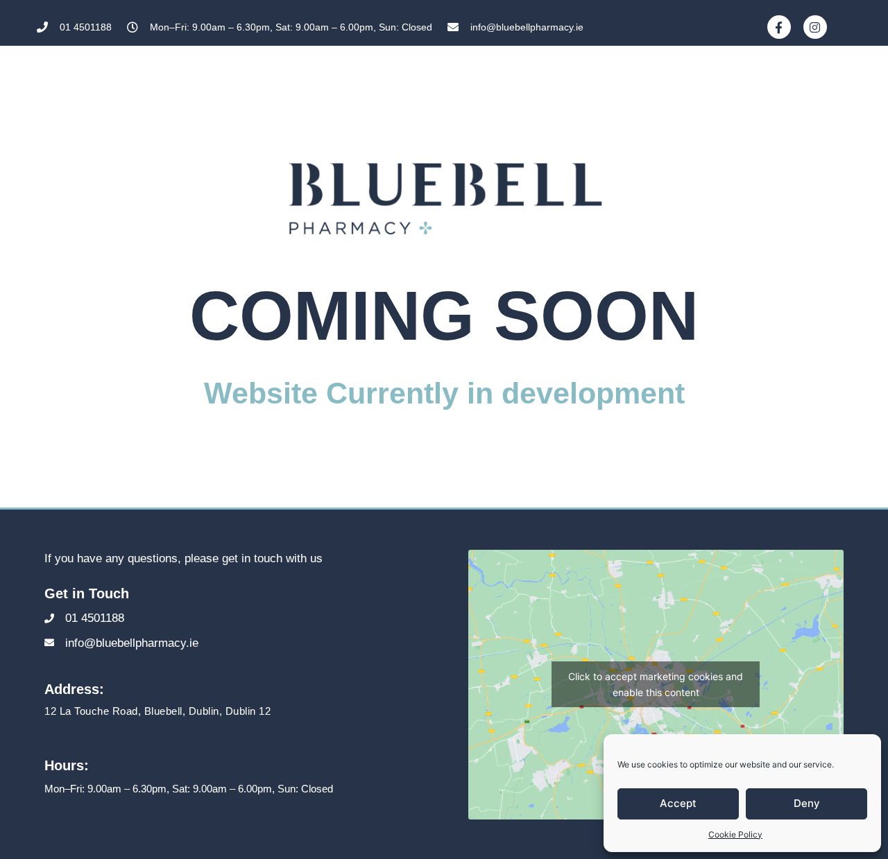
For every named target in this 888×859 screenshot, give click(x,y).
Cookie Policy (735, 834)
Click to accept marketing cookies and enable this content (655, 684)
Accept (678, 803)
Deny (807, 803)
